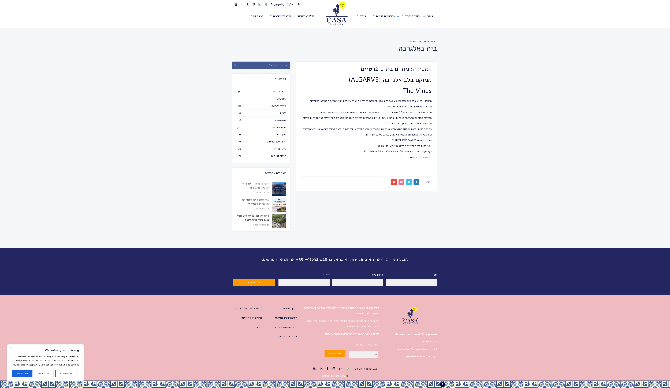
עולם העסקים (279, 120)
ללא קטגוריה (279, 98)
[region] (45, 362)
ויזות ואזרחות (279, 91)
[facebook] (247, 4)
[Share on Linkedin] (401, 182)
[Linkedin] (242, 4)
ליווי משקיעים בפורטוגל (286, 317)
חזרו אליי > (254, 282)
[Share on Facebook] (416, 182)
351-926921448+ (366, 369)
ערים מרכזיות (279, 127)
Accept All (22, 373)
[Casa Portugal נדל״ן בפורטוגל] (335, 15)
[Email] (259, 4)
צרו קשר (258, 327)
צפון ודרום (281, 134)
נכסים (283, 113)
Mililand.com (338, 376)
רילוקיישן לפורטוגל (276, 141)
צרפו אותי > (335, 353)
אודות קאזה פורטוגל (287, 336)
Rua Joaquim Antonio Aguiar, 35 (414, 349)
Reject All (44, 373)
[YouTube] (236, 4)
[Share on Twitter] (409, 182)
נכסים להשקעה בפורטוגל (285, 327)
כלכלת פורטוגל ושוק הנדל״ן (249, 308)
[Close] (11, 347)
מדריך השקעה (278, 106)
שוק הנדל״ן (280, 148)
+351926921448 (283, 4)
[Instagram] (253, 4)
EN (298, 4)
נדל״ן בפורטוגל (430, 41)
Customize (66, 373)
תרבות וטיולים (278, 156)
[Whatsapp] (266, 4)
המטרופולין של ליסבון (252, 317)
